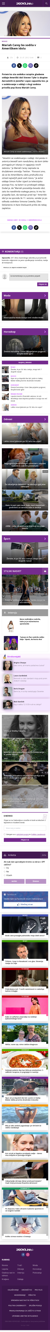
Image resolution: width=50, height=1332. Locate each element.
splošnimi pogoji (23, 834)
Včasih (9, 875)
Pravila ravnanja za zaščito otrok (25, 1311)
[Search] (46, 3)
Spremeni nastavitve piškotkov (25, 1300)
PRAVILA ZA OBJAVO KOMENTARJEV (15, 267)
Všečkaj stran (27, 904)
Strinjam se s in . (26, 834)
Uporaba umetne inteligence (25, 1316)
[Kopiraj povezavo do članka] (36, 65)
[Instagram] (28, 1254)
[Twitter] (19, 65)
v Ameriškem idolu (34, 220)
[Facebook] (14, 65)
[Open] (6, 3)
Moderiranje (20, 1295)
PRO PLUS (38, 1290)
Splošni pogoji (35, 1305)
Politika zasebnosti (17, 1305)
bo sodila (22, 220)
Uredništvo (27, 1290)
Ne (7, 871)
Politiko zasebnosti (38, 834)
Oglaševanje (13, 1290)
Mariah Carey (12, 220)
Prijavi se (43, 284)
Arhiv (44, 855)
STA (11, 58)
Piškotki (32, 1295)
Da (7, 868)
